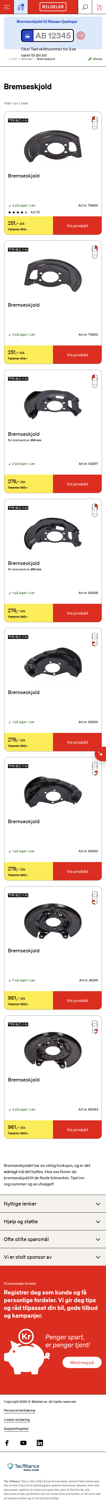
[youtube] (23, 1443)
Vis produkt (77, 225)
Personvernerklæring (19, 1410)
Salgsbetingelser (16, 1428)
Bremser (27, 59)
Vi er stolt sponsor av (28, 1257)
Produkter (10, 59)
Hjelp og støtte (21, 1221)
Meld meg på (82, 1362)
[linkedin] (40, 1443)
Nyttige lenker (20, 1204)
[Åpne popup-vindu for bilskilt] (21, 7)
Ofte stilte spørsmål (26, 1239)
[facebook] (7, 1443)
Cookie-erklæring (17, 1419)
